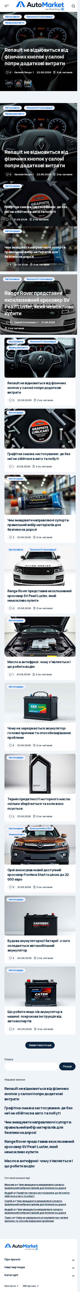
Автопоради (12, 16)
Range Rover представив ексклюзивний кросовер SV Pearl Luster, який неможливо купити (39, 1146)
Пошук (8, 1059)
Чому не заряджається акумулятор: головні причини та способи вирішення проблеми (36, 1219)
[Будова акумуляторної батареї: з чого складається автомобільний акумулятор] (40, 916)
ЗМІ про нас (29, 1285)
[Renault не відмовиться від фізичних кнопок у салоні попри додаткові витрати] (40, 142)
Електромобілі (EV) (41, 828)
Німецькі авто (17, 834)
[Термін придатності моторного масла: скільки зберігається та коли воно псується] (40, 774)
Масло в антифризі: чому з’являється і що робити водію (38, 1163)
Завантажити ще (40, 1045)
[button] (6, 5)
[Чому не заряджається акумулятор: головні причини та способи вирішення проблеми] (40, 703)
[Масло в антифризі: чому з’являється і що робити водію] (40, 637)
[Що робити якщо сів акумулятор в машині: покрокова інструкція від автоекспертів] (40, 986)
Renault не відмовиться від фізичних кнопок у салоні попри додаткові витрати (36, 1093)
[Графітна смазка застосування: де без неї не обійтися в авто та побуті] (40, 51)
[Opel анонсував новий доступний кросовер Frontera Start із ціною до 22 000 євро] (40, 845)
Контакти (10, 1285)
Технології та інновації (39, 107)
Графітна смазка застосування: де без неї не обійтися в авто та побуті (38, 1110)
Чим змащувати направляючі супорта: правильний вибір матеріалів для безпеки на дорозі (38, 1127)
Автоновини (12, 107)
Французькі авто (14, 113)
